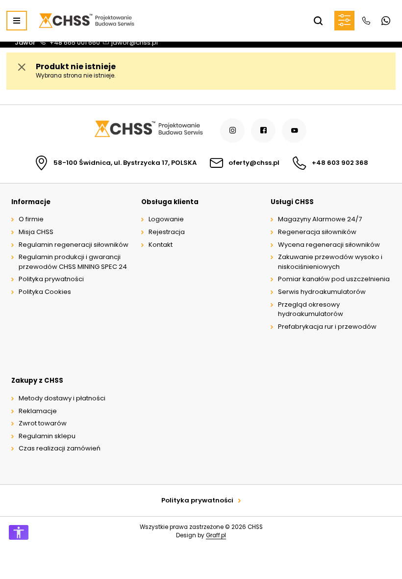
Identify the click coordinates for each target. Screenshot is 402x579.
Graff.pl (216, 535)
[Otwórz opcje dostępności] (18, 532)
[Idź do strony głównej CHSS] (148, 130)
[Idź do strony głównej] (86, 20)
